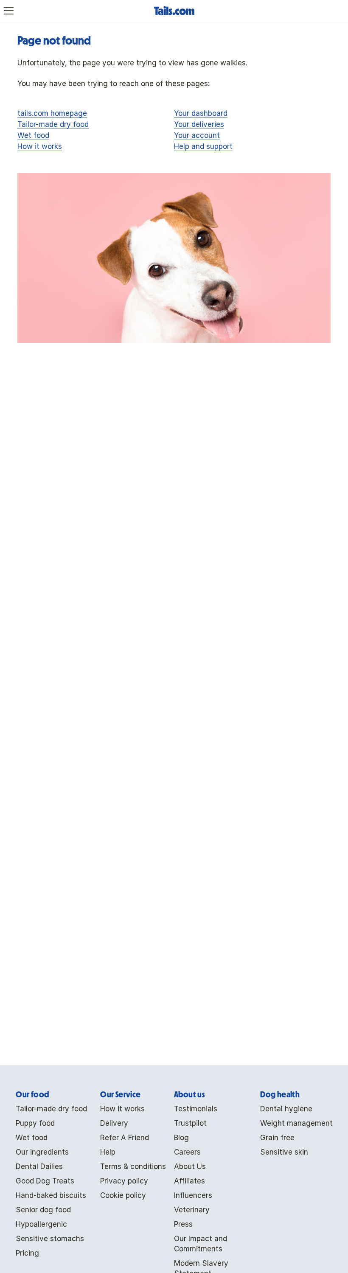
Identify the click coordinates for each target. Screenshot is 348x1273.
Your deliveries (199, 124)
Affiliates (189, 1181)
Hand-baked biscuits (51, 1195)
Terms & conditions (133, 1166)
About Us (190, 1166)
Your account (197, 135)
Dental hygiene (286, 1109)
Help (107, 1152)
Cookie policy (123, 1195)
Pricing (27, 1253)
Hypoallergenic (41, 1224)
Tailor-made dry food (53, 124)
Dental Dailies (39, 1166)
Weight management (296, 1123)
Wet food (33, 135)
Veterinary (192, 1210)
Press (183, 1224)
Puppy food (35, 1123)
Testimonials (195, 1109)
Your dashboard (200, 113)
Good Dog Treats (45, 1181)
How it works (39, 146)
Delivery (114, 1123)
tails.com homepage (52, 113)
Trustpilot (190, 1123)
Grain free (277, 1137)
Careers (187, 1152)
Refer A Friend (124, 1137)
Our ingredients (42, 1152)
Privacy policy (124, 1181)
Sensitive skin (284, 1152)
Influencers (193, 1195)
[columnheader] (51, 1094)
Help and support (203, 146)
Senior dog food (43, 1210)
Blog (181, 1137)
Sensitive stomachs (50, 1238)
